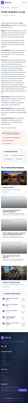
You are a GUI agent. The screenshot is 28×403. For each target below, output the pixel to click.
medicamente (9, 159)
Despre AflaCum (4, 372)
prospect (19, 159)
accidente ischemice (18, 155)
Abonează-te (22, 390)
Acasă (2, 7)
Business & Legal (6, 364)
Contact (2, 374)
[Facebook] (2, 346)
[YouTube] (5, 346)
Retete (4, 356)
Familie (4, 354)
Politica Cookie (4, 377)
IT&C (4, 358)
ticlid (7, 155)
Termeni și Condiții (5, 379)
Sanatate (7, 7)
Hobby (4, 360)
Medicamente (14, 7)
